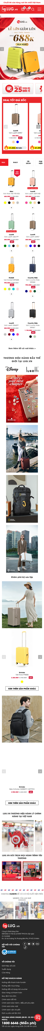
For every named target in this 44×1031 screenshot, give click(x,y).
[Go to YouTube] (29, 944)
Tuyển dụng (6, 969)
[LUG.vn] (9, 9)
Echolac (22, 672)
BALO (15, 162)
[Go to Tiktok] (25, 947)
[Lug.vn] (6, 903)
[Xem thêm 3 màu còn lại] (32, 251)
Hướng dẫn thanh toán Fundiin (14, 982)
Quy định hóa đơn (9, 996)
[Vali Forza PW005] (22, 649)
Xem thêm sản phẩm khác (22, 688)
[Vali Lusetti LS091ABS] (32, 179)
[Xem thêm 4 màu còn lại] (11, 294)
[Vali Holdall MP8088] (11, 265)
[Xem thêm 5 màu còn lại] (11, 207)
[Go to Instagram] (33, 944)
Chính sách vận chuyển (11, 1009)
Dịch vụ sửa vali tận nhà (11, 1013)
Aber (11, 191)
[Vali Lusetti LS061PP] (11, 222)
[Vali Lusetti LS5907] (15, 115)
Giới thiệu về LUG (8, 966)
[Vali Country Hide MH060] (32, 265)
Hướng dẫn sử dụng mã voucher (14, 989)
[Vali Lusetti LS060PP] (11, 310)
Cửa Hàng (6, 972)
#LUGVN (13, 893)
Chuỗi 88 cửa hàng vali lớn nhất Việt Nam (22, 2)
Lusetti (15, 131)
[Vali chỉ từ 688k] (22, 78)
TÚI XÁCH (28, 162)
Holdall (11, 278)
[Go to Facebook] (25, 944)
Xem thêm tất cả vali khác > (22, 348)
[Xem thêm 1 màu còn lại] (32, 207)
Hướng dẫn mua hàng (10, 986)
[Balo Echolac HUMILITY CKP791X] (22, 764)
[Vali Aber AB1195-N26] (11, 179)
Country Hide (33, 278)
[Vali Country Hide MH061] (32, 310)
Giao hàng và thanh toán (12, 992)
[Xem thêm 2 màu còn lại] (32, 296)
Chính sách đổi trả (9, 999)
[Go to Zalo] (37, 944)
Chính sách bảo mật (10, 1006)
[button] (32, 9)
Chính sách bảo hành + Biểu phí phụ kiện (18, 1003)
